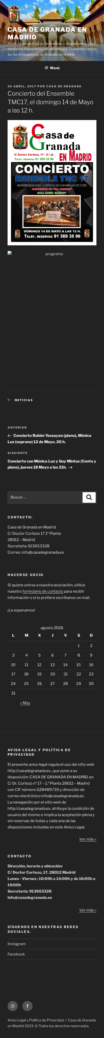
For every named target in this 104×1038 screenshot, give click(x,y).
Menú (55, 68)
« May (25, 703)
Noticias (24, 400)
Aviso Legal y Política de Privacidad (36, 1020)
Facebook (16, 954)
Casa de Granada (64, 86)
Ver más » (87, 839)
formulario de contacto (42, 591)
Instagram (17, 944)
